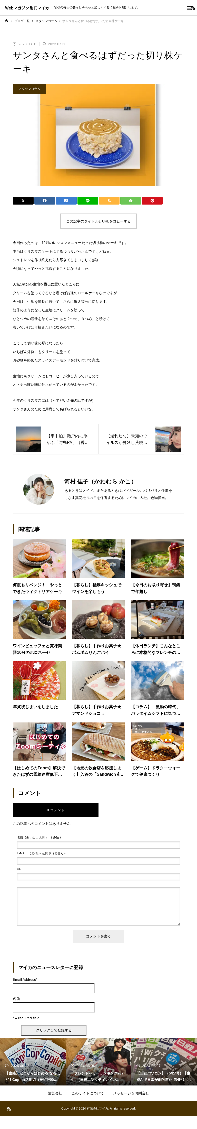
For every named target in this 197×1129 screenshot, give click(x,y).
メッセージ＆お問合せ (131, 1093)
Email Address (25, 979)
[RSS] (9, 1108)
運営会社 (55, 1093)
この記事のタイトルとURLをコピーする (98, 221)
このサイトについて (88, 1093)
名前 (16, 998)
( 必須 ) (39, 837)
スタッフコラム (29, 89)
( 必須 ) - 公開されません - (41, 853)
